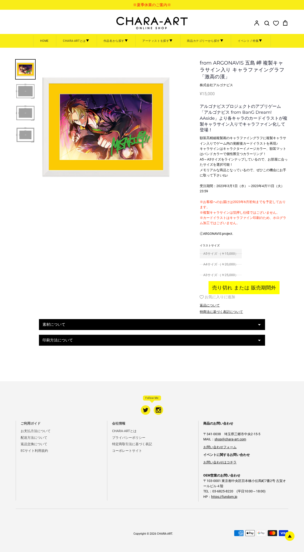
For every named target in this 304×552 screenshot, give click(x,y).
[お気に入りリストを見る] (276, 23)
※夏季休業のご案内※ (152, 5)
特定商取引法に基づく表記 (132, 444)
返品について (210, 305)
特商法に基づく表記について (221, 312)
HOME (44, 40)
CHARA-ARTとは (124, 431)
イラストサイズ (210, 245)
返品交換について (34, 444)
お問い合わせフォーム (220, 447)
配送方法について (34, 437)
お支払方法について (36, 431)
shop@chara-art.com (230, 439)
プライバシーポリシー (128, 437)
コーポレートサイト (127, 451)
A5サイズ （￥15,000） (220, 253)
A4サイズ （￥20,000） (220, 264)
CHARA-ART (164, 533)
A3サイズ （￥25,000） (220, 275)
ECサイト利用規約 (34, 451)
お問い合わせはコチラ (220, 462)
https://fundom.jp (224, 497)
